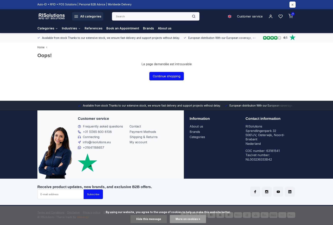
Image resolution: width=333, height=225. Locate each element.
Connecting (91, 137)
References (94, 28)
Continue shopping (166, 76)
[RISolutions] (51, 16)
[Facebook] (255, 192)
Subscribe (93, 194)
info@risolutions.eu (97, 142)
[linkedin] (290, 192)
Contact (135, 126)
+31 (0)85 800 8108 (97, 132)
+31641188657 (93, 147)
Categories (45, 28)
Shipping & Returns (144, 137)
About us (165, 28)
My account (138, 142)
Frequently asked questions (103, 126)
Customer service (250, 16)
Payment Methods (143, 132)
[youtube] (278, 192)
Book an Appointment (122, 28)
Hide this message (148, 219)
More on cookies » (188, 219)
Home (41, 47)
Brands (148, 28)
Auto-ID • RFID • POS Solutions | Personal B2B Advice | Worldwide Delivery (84, 4)
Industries (69, 28)
